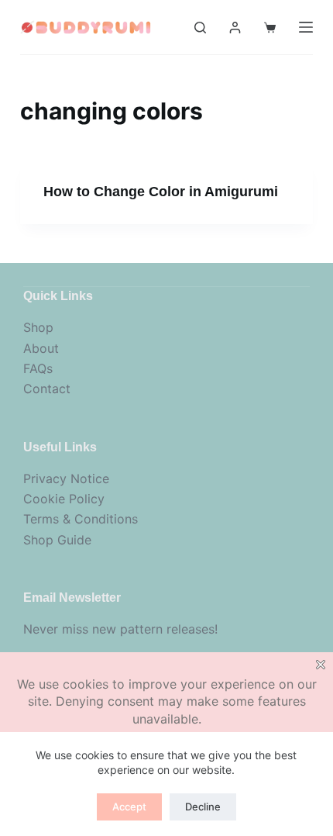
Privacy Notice (66, 478)
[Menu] (306, 27)
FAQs (38, 368)
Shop (38, 327)
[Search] (200, 27)
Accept (129, 806)
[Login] (235, 27)
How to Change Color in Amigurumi (160, 191)
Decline (203, 806)
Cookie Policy (64, 498)
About (41, 348)
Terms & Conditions (80, 519)
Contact (46, 388)
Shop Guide (57, 540)
